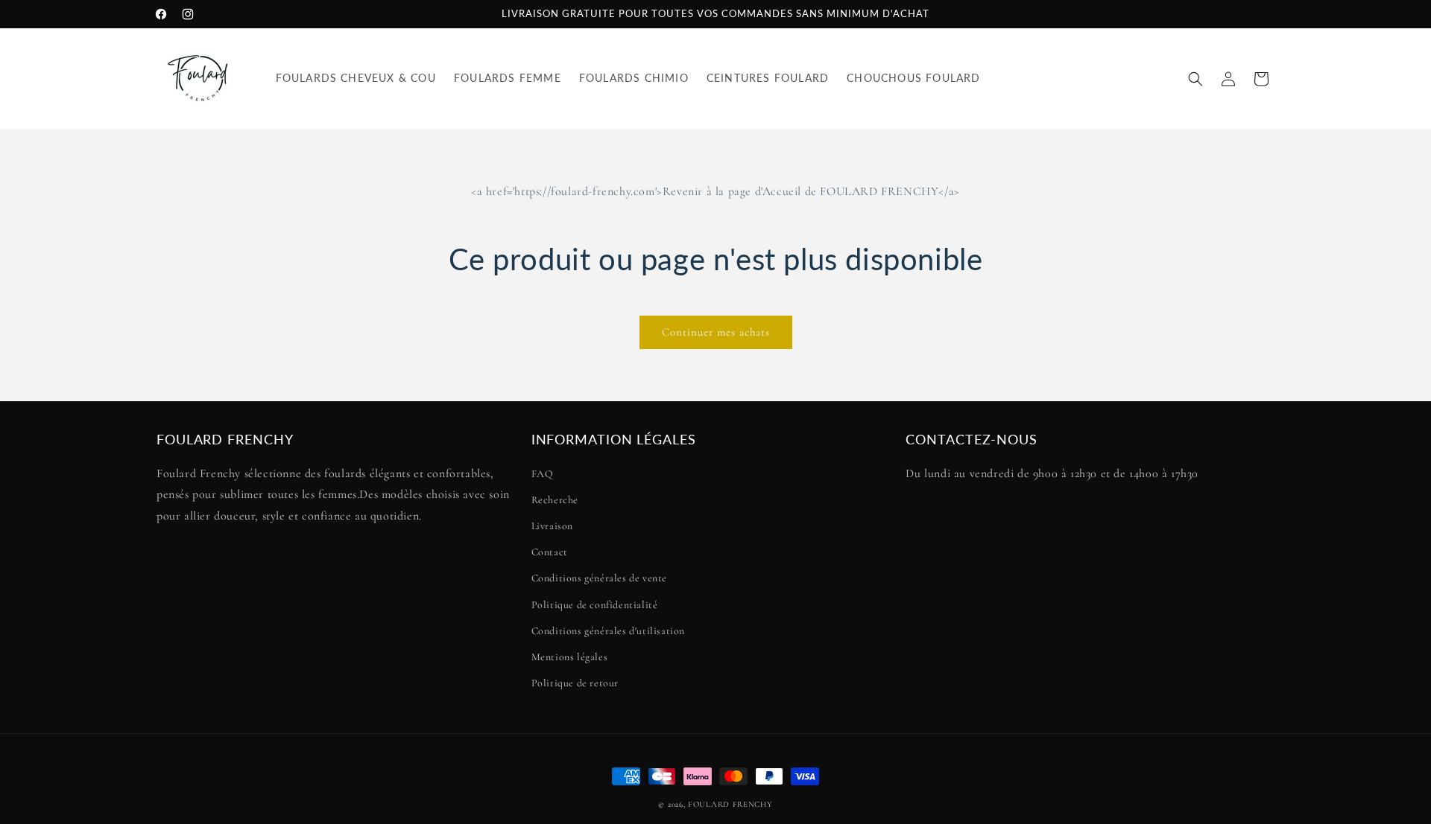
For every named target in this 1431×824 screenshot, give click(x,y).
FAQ (542, 473)
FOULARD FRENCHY (730, 804)
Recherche (554, 500)
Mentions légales (569, 657)
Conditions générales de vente (599, 578)
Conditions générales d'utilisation (608, 631)
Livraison (552, 526)
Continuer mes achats (716, 332)
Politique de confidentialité (594, 604)
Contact (549, 552)
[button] (1195, 79)
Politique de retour (575, 683)
